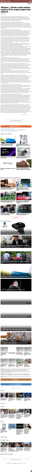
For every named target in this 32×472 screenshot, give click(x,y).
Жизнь (2, 406)
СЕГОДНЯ (24, 463)
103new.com (11, 372)
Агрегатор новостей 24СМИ (16, 388)
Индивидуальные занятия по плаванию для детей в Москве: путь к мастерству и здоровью (13, 130)
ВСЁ (11, 463)
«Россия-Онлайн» (3, 14)
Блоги (2, 421)
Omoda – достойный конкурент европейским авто (7, 128)
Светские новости (2, 386)
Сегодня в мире (4, 440)
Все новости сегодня (6, 221)
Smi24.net (2, 346)
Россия (2, 403)
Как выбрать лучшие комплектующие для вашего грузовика (9, 131)
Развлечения (4, 437)
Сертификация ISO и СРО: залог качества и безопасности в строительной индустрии (12, 129)
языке (28, 376)
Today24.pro (2, 441)
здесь (6, 377)
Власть (2, 390)
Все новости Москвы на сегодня (16, 120)
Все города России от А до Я (16, 459)
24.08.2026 (29, 3)
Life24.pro (2, 408)
